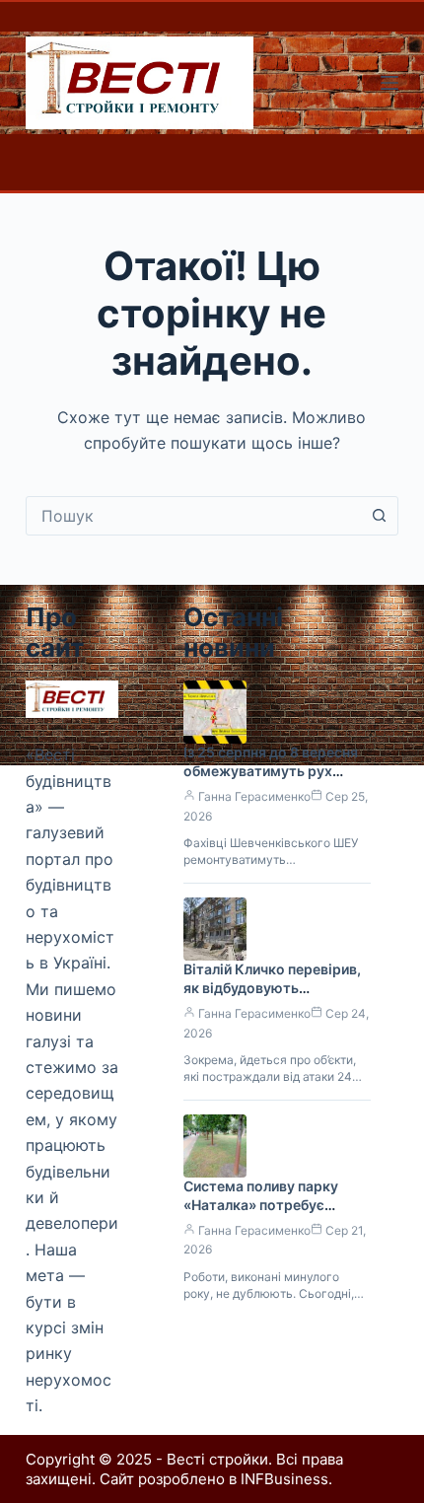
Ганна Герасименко (254, 796)
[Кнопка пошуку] (378, 516)
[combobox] (193, 516)
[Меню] (389, 83)
